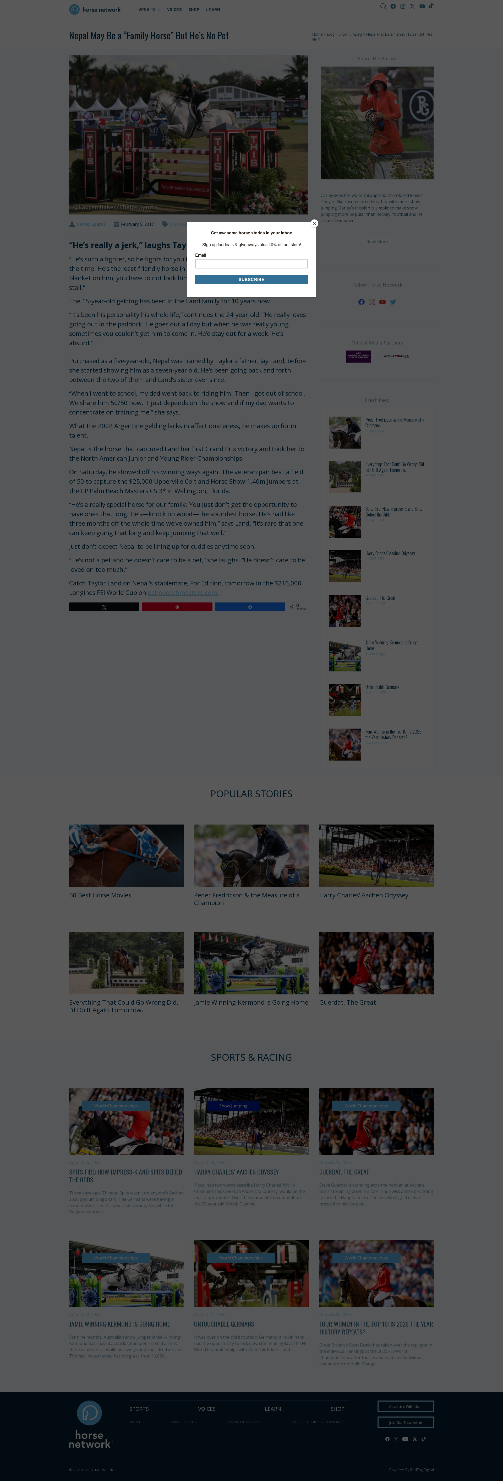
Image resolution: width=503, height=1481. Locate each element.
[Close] (314, 223)
